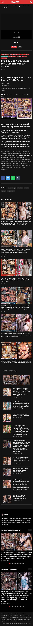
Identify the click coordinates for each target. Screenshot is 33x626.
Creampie (23, 54)
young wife (10, 191)
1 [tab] (9, 563)
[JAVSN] (16, 2)
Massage (19, 56)
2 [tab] (10, 563)
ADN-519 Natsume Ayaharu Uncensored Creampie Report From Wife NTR (20, 470)
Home (2, 6)
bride (26, 188)
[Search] (31, 2)
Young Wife (4, 58)
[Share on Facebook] (3, 178)
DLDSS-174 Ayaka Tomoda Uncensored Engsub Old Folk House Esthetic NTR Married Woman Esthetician (16, 361)
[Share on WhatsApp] (13, 178)
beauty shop (12, 188)
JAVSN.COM (14, 623)
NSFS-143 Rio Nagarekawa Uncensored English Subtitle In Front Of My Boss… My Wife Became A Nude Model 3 (15, 280)
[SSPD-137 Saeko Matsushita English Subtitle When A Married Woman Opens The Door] (7, 461)
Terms (29, 623)
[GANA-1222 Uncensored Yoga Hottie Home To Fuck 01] (7, 418)
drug (3, 191)
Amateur (7, 54)
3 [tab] (12, 563)
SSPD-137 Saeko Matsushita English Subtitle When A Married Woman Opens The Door (21, 459)
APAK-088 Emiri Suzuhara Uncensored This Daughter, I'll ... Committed (15, 131)
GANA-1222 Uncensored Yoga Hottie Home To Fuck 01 (21, 414)
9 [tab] (22, 563)
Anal (11, 54)
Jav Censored (5, 56)
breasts (20, 188)
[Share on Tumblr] (18, 178)
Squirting (24, 56)
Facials (27, 54)
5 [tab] (15, 563)
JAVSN (3, 518)
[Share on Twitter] (8, 178)
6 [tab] (17, 563)
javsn (9, 383)
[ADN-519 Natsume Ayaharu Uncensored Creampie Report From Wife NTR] (7, 472)
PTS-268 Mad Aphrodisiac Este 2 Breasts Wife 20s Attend (16, 78)
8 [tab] (20, 563)
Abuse (8, 6)
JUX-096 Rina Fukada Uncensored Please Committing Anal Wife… (19, 496)
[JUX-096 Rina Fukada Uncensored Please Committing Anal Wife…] (7, 499)
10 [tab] (23, 563)
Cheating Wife (16, 54)
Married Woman (12, 56)
